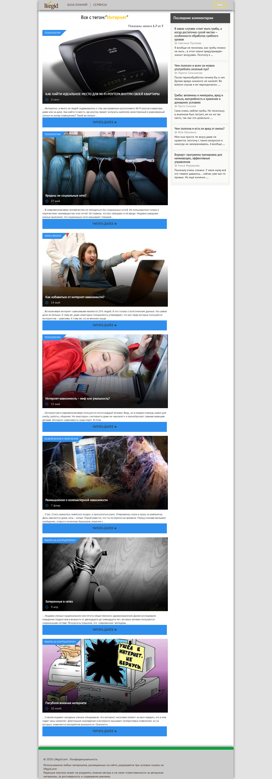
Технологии (52, 33)
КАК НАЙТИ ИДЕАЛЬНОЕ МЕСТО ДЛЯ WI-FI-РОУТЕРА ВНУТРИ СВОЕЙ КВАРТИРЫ (102, 94)
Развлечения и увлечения (61, 439)
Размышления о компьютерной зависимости (76, 500)
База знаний (77, 5)
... (211, 118)
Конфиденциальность (84, 759)
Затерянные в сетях (59, 601)
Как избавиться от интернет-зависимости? (74, 297)
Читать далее (103, 122)
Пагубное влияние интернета (65, 703)
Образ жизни (52, 236)
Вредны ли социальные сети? (65, 195)
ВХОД (219, 5)
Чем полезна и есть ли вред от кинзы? (199, 128)
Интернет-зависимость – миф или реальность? (77, 398)
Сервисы (100, 5)
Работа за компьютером (59, 540)
